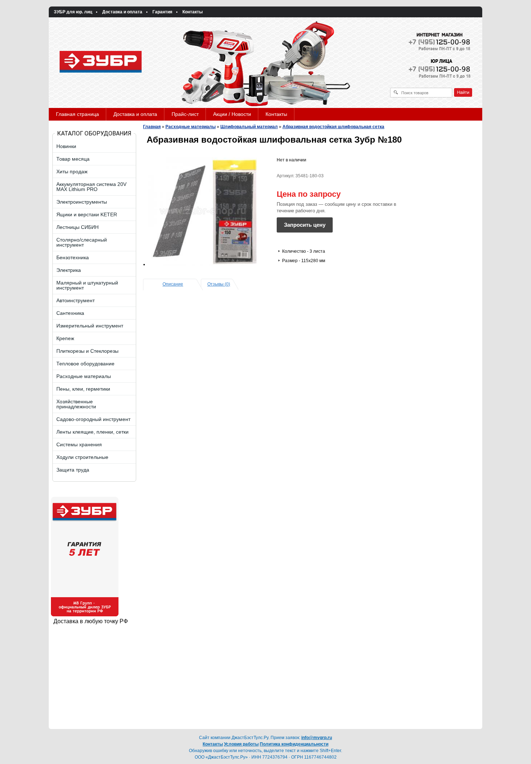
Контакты (192, 11)
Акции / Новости (232, 114)
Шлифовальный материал (249, 126)
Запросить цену (304, 225)
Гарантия (162, 11)
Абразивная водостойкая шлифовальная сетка (333, 126)
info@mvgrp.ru (316, 737)
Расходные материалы (190, 126)
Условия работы (241, 744)
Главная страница (77, 114)
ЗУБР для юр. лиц (73, 11)
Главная (152, 126)
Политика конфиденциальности (294, 744)
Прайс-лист (185, 114)
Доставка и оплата (122, 11)
